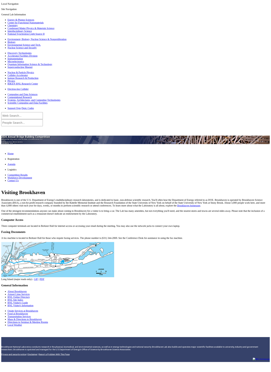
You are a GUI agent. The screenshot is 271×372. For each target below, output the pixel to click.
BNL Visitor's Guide (18, 302)
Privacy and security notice (13, 354)
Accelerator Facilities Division (22, 56)
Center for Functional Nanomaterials (26, 22)
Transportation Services (19, 316)
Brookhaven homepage (188, 205)
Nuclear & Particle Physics (21, 72)
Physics (11, 81)
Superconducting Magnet (20, 67)
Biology (12, 42)
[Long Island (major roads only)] (57, 276)
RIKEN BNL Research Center (23, 83)
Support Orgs (14, 108)
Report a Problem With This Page (54, 354)
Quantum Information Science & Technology (30, 64)
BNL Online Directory (19, 297)
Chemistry (13, 25)
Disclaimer (32, 354)
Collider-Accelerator (18, 75)
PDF (42, 279)
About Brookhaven (17, 291)
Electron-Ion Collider (18, 89)
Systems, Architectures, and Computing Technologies (34, 100)
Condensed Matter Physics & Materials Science (31, 28)
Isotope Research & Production (23, 78)
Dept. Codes (27, 108)
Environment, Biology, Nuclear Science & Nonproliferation (37, 39)
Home (11, 153)
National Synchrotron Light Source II (26, 34)
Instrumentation (15, 58)
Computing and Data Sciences (22, 94)
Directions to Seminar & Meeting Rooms (28, 322)
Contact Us (13, 180)
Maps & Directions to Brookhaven (25, 319)
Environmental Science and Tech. (24, 45)
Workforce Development (20, 177)
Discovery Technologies (20, 53)
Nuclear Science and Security (22, 47)
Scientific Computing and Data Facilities (28, 102)
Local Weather (15, 325)
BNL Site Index (15, 300)
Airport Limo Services (19, 294)
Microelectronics (16, 61)
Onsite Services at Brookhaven (23, 311)
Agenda (11, 164)
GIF (36, 279)
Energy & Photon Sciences (21, 19)
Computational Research (20, 97)
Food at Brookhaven (18, 313)
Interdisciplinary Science (20, 31)
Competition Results (18, 175)
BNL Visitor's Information (20, 305)
